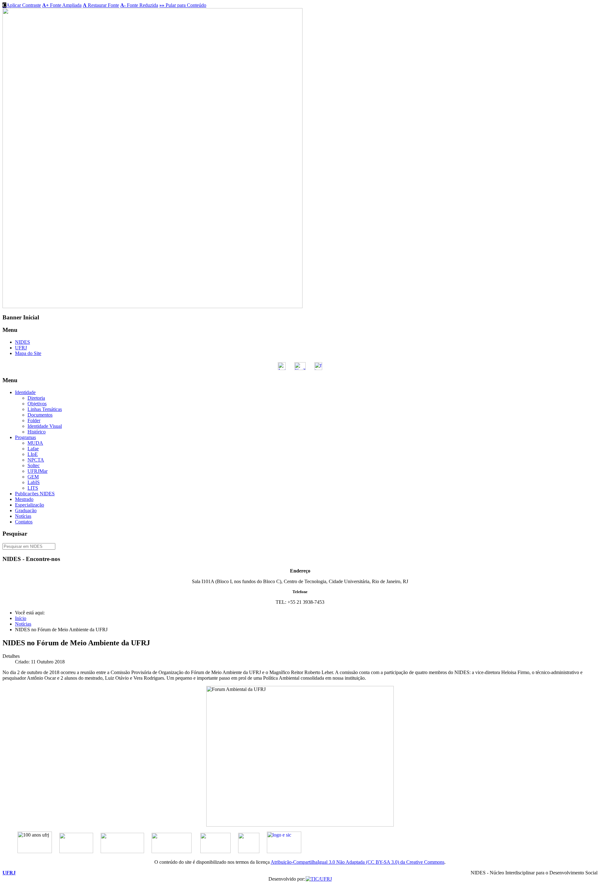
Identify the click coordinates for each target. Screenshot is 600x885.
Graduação (26, 510)
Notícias (23, 516)
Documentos (40, 415)
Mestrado (24, 499)
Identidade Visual (45, 426)
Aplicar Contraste (21, 5)
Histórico (37, 431)
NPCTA (36, 459)
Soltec (34, 465)
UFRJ (21, 347)
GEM (33, 476)
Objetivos (37, 403)
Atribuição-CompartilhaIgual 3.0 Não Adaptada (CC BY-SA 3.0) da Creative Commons (357, 862)
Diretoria (36, 398)
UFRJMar (38, 471)
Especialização (29, 505)
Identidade (25, 392)
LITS (33, 488)
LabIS (34, 482)
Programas (25, 437)
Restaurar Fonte (101, 5)
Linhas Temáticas (45, 409)
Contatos (23, 521)
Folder (34, 420)
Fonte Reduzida (139, 5)
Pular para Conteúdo (182, 5)
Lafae (33, 448)
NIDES (22, 342)
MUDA (35, 443)
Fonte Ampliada (62, 5)
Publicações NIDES (35, 493)
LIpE (33, 454)
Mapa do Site (28, 353)
